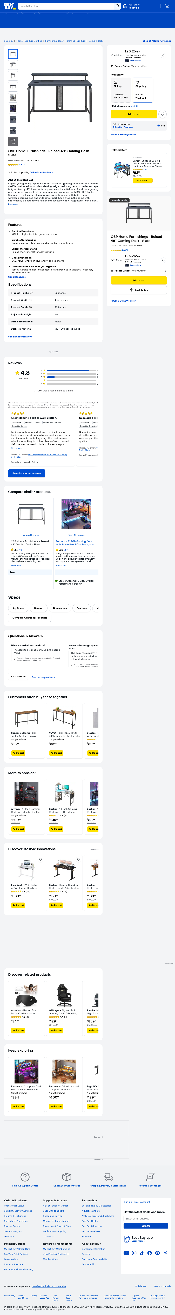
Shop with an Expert (53, 1210)
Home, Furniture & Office (29, 40)
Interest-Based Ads (44, 1297)
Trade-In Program (13, 1231)
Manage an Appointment (56, 1221)
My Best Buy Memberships (56, 1249)
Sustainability (89, 1264)
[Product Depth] (30, 307)
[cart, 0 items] (167, 6)
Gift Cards (9, 1236)
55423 (134, 106)
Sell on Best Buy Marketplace (96, 1205)
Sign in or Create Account (137, 1202)
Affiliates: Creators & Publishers (98, 1216)
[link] (26, 473)
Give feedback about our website (49, 1286)
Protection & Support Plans (57, 1226)
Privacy (34, 1296)
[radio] (121, 90)
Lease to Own (11, 1259)
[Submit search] (117, 6)
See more (13, 204)
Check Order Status (14, 1205)
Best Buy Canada (162, 1286)
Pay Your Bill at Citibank (16, 1254)
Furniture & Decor (54, 40)
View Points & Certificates (56, 1254)
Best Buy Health (90, 1221)
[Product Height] (31, 293)
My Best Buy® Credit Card (17, 1249)
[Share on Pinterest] (157, 1253)
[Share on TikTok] (142, 1253)
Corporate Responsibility (94, 1259)
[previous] (11, 438)
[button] (163, 55)
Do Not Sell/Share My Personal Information (88, 1297)
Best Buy (8, 40)
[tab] (18, 608)
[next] (96, 438)
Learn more (138, 1241)
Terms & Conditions (23, 1297)
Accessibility (9, 1296)
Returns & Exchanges (15, 1216)
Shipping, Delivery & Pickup (18, 1210)
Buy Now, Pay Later (14, 1264)
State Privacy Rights (55, 1298)
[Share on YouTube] (126, 1253)
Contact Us (49, 1236)
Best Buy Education (92, 1226)
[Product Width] (30, 300)
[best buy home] (10, 6)
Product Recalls (12, 1226)
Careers (86, 1254)
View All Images (31, 535)
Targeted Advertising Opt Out (139, 1298)
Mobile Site (140, 1286)
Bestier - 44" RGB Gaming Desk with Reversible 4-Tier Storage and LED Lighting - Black (76, 543)
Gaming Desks (96, 40)
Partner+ (86, 1236)
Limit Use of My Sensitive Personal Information (115, 1297)
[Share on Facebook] (149, 1253)
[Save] (162, 114)
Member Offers (50, 1259)
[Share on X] (165, 1253)
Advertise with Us (91, 1210)
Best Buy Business (91, 1231)
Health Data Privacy (69, 1298)
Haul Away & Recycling (54, 1231)
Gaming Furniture (76, 40)
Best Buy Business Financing (18, 1269)
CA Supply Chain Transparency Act (157, 1297)
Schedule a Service (52, 1216)
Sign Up (146, 1225)
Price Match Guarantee (16, 1221)
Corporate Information (93, 1249)
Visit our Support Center (55, 1205)
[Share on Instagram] (134, 1253)
